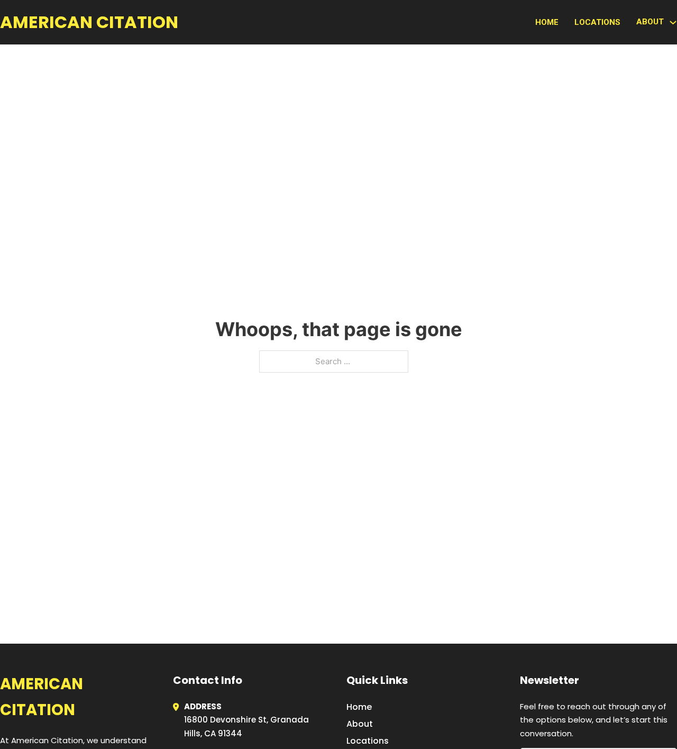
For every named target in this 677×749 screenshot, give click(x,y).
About (359, 724)
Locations (597, 22)
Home (547, 22)
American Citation (89, 22)
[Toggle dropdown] (673, 22)
